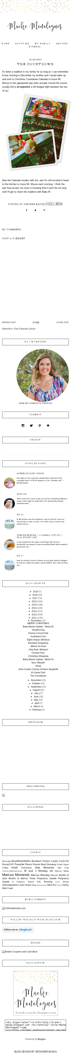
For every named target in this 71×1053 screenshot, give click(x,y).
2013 (34, 611)
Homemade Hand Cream (30, 473)
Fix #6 (20, 515)
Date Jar (22, 494)
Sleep (38, 666)
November (36, 680)
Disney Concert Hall (38, 633)
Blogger (41, 1039)
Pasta (32, 878)
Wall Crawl (7, 888)
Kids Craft (63, 868)
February (36, 709)
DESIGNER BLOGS (46, 1051)
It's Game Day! (38, 672)
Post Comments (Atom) (25, 329)
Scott (57, 882)
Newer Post (9, 323)
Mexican (54, 875)
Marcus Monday (40, 875)
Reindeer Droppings (38, 643)
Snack (28, 885)
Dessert (6, 864)
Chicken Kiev (38, 653)
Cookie (54, 861)
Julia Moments (44, 867)
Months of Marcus (18, 878)
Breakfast (36, 861)
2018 (35, 595)
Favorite (19, 864)
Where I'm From (38, 646)
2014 (34, 608)
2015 (34, 604)
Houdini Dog (38, 630)
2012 (34, 614)
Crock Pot (64, 861)
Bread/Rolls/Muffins (21, 861)
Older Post (62, 323)
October (36, 683)
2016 (34, 601)
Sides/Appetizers (10, 885)
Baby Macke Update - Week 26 (38, 626)
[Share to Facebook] (57, 204)
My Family (42, 44)
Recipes (62, 44)
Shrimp (66, 882)
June (36, 696)
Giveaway (51, 864)
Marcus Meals (62, 871)
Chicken (46, 861)
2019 (35, 591)
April (37, 703)
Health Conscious (21, 867)
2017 (35, 598)
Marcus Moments (16, 875)
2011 (34, 618)
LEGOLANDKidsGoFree (12, 871)
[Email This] (47, 204)
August (36, 690)
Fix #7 (20, 556)
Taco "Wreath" (38, 662)
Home (5, 44)
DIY (12, 864)
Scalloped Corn (38, 636)
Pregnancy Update (47, 878)
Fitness (35, 47)
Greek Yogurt (63, 864)
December (36, 620)
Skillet (22, 885)
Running (48, 881)
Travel (59, 885)
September (36, 686)
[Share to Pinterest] (61, 204)
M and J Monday (36, 870)
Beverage (6, 861)
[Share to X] (54, 204)
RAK (39, 882)
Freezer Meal (39, 864)
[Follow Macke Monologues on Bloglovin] (18, 931)
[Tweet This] (35, 211)
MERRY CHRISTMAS (38, 623)
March (37, 706)
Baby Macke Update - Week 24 (38, 659)
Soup (34, 885)
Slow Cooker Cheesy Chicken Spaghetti (38, 669)
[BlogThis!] (50, 204)
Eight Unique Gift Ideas (38, 639)
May (36, 700)
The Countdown (38, 676)
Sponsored (41, 885)
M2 (51, 871)
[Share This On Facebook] (26, 211)
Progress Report (25, 882)
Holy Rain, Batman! (38, 649)
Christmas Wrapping (38, 656)
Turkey (65, 885)
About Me (22, 44)
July (36, 693)
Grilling (5, 868)
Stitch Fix (51, 885)
